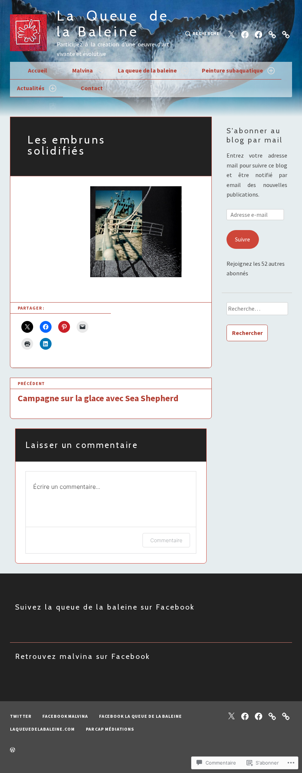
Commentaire (166, 540)
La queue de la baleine (147, 70)
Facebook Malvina (65, 716)
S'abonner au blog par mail (254, 135)
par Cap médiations (110, 729)
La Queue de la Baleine (113, 23)
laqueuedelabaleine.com (42, 729)
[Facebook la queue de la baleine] (258, 33)
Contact (92, 88)
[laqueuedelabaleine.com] (272, 33)
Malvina (82, 70)
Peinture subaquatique (232, 70)
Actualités (31, 88)
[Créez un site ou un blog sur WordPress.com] (12, 750)
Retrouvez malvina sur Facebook (82, 656)
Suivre (242, 239)
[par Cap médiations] (286, 33)
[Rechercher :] (256, 311)
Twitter (20, 716)
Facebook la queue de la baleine (140, 716)
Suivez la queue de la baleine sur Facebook (105, 607)
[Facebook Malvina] (245, 33)
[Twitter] (231, 33)
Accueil (37, 70)
